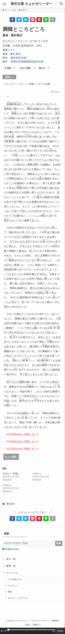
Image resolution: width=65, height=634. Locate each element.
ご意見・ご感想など (32, 625)
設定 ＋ (9, 76)
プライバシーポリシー (40, 621)
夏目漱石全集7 (19, 57)
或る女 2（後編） (11, 473)
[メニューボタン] (4, 4)
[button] (12, 19)
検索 (58, 543)
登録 (10, 592)
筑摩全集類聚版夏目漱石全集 (27, 61)
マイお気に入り (15, 579)
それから (36, 473)
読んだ (42, 68)
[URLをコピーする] (52, 19)
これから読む (25, 68)
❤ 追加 (8, 68)
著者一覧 (11, 566)
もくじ (23, 84)
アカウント (13, 585)
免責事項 (55, 621)
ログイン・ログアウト (18, 598)
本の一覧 (11, 559)
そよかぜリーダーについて (17, 621)
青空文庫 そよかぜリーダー (31, 3)
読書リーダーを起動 (39, 84)
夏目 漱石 (15, 53)
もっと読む (11, 456)
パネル (60, 631)
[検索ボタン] (61, 4)
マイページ (12, 573)
